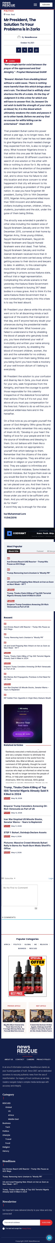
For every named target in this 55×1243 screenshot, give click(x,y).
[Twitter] (24, 50)
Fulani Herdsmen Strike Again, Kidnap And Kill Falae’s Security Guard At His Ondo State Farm (41, 1028)
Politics (9, 11)
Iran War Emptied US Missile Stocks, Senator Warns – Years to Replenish (26, 688)
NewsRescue (31, 37)
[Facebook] (18, 50)
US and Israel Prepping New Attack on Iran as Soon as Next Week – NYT (30, 583)
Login (50, 878)
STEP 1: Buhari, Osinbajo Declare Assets (25, 832)
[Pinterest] (30, 50)
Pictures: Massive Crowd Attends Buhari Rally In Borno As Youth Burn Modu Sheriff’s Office (27, 845)
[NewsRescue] (9, 5)
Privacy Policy (26, 1228)
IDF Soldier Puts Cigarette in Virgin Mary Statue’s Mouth (27, 698)
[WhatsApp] (36, 50)
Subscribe (46, 1222)
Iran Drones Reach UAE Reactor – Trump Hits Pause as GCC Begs (27, 562)
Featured (40, 551)
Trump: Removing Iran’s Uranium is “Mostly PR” (28, 573)
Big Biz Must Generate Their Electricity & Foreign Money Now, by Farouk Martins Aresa (13, 1028)
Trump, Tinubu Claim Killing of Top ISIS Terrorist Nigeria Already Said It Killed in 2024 (29, 594)
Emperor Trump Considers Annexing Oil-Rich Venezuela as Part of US (27, 605)
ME (8, 558)
